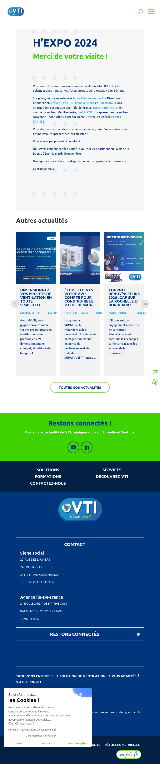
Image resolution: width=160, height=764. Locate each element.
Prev (15, 304)
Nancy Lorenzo (76, 313)
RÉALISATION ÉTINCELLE (122, 745)
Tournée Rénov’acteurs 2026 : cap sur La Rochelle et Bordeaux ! (124, 297)
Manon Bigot (30, 313)
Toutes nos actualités (80, 387)
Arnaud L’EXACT (61, 103)
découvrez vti (112, 476)
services (111, 469)
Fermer (19, 743)
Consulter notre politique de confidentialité (32, 729)
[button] (9, 757)
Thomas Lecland (83, 103)
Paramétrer (47, 743)
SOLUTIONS (48, 469)
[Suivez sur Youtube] (73, 447)
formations (48, 476)
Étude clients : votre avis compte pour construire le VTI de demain (79, 297)
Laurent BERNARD (105, 107)
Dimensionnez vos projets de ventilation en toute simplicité (36, 297)
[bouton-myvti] (128, 758)
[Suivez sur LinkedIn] (86, 447)
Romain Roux (107, 103)
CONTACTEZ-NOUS (48, 483)
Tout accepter (77, 743)
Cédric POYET (87, 112)
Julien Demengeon (85, 98)
